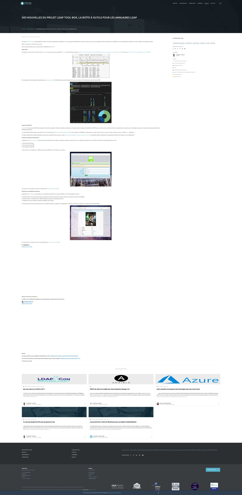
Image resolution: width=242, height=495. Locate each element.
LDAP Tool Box (30, 41)
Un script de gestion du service (83, 135)
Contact (213, 3)
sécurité (213, 43)
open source (165, 386)
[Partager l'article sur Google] (180, 48)
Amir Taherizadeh (165, 403)
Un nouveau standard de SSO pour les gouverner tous (39, 422)
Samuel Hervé (97, 403)
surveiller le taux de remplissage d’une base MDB (139, 52)
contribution (196, 43)
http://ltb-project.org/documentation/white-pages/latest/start (64, 356)
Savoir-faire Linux (98, 436)
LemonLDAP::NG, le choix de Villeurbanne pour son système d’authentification (113, 422)
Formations (192, 3)
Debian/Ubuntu (57, 132)
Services (175, 3)
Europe (42, 386)
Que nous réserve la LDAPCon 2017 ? (34, 389)
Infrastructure (178, 65)
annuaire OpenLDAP (95, 419)
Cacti (64, 52)
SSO (35, 419)
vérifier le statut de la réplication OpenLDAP (89, 52)
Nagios (44, 52)
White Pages (31, 194)
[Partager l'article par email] (184, 48)
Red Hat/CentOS (66, 132)
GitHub (53, 46)
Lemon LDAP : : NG (104, 419)
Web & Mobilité (178, 74)
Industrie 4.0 (177, 76)
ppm (75, 135)
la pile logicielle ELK (50, 80)
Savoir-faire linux (27, 449)
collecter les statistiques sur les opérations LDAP (112, 52)
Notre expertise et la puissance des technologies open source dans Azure (178, 389)
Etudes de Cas (76, 449)
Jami (175, 67)
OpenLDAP (24, 128)
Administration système (178, 43)
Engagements (183, 3)
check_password (68, 135)
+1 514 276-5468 (26, 478)
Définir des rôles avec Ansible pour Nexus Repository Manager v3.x (110, 389)
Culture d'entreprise (179, 63)
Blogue (207, 3)
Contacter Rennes (92, 478)
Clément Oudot (27, 301)
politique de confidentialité (115, 492)
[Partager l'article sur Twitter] (175, 48)
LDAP (208, 43)
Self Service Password (33, 140)
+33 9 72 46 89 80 (93, 476)
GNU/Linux (203, 43)
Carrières (200, 3)
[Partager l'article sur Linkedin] (177, 48)
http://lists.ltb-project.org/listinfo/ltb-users (70, 358)
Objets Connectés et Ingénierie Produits (185, 72)
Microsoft (160, 386)
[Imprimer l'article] (182, 48)
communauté (189, 43)
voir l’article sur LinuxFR (52, 188)
